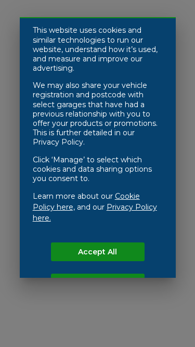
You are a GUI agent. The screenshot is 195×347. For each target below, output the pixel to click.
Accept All (97, 251)
